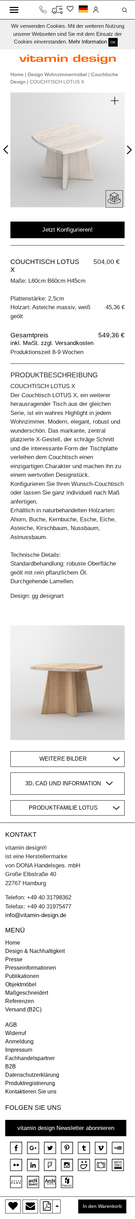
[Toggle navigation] (14, 10)
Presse (13, 959)
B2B (10, 1066)
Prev (7, 148)
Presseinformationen (30, 968)
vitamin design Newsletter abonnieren (65, 1128)
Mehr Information (88, 42)
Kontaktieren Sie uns (30, 1091)
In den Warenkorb (102, 1206)
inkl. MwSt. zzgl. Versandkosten (51, 343)
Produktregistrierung (30, 1083)
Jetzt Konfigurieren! (67, 229)
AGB (11, 1025)
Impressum (18, 1050)
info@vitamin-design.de (35, 915)
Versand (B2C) (23, 1009)
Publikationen (22, 976)
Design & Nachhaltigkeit (35, 951)
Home (17, 74)
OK (113, 42)
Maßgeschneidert (26, 993)
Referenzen (19, 1001)
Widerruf (15, 1033)
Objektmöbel (20, 984)
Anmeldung (19, 1041)
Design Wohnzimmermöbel (57, 74)
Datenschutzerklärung (32, 1075)
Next (128, 151)
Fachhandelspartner (30, 1058)
